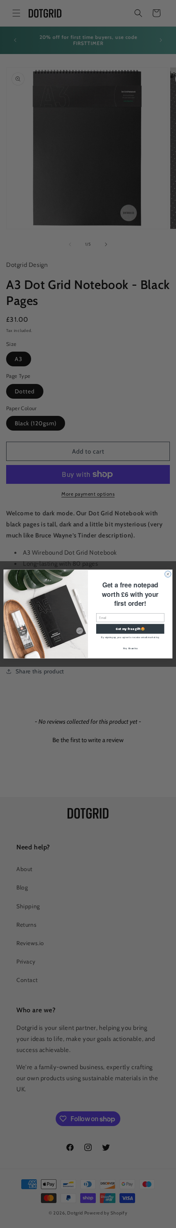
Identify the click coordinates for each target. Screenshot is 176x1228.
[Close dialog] (168, 574)
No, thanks (130, 648)
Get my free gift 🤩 (130, 628)
